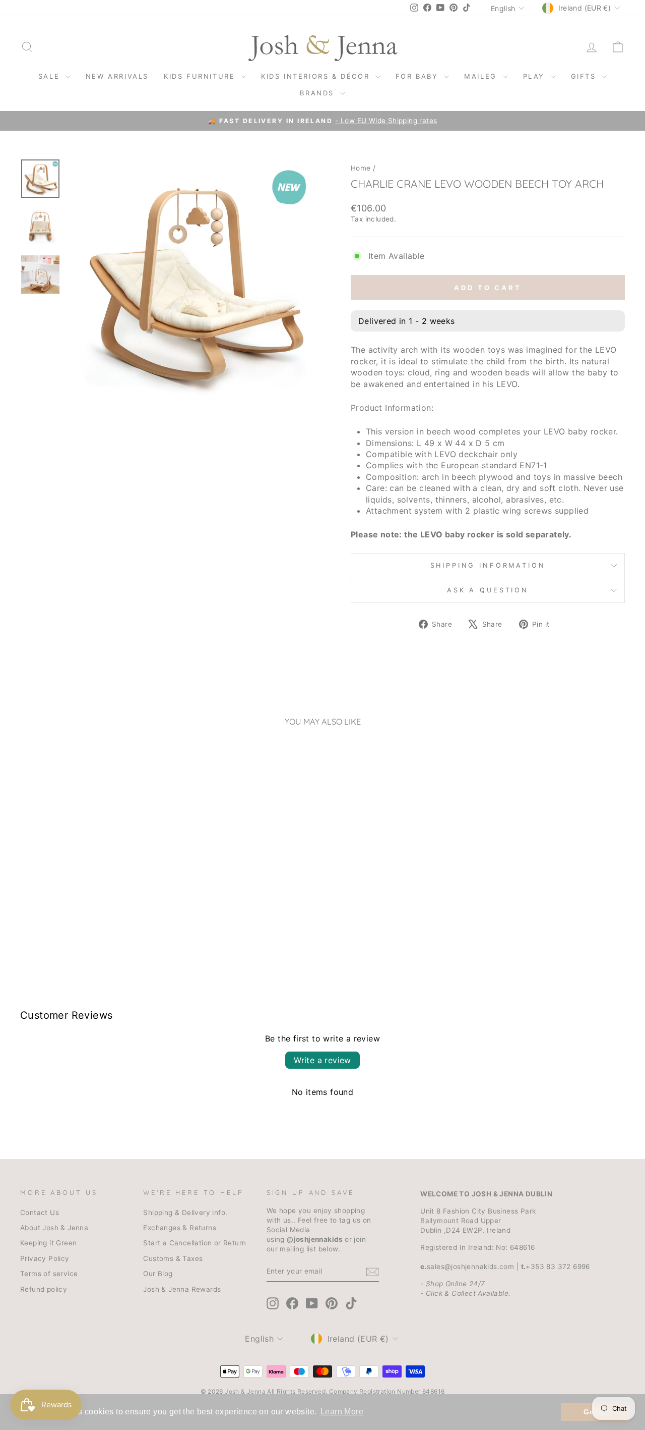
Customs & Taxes (173, 1258)
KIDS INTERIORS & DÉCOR (317, 76)
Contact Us (39, 1212)
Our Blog (157, 1274)
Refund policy (43, 1289)
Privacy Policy (45, 1258)
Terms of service (49, 1274)
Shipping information (488, 565)
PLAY (535, 76)
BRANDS (318, 93)
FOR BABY (418, 76)
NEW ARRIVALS (117, 76)
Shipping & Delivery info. (185, 1212)
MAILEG (482, 76)
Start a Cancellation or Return (194, 1243)
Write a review (322, 1060)
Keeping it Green (48, 1243)
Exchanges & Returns (179, 1228)
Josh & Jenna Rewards (182, 1289)
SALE (50, 76)
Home (361, 168)
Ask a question (488, 590)
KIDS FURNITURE (201, 76)
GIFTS (585, 76)
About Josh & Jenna (54, 1228)
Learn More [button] (341, 1411)
